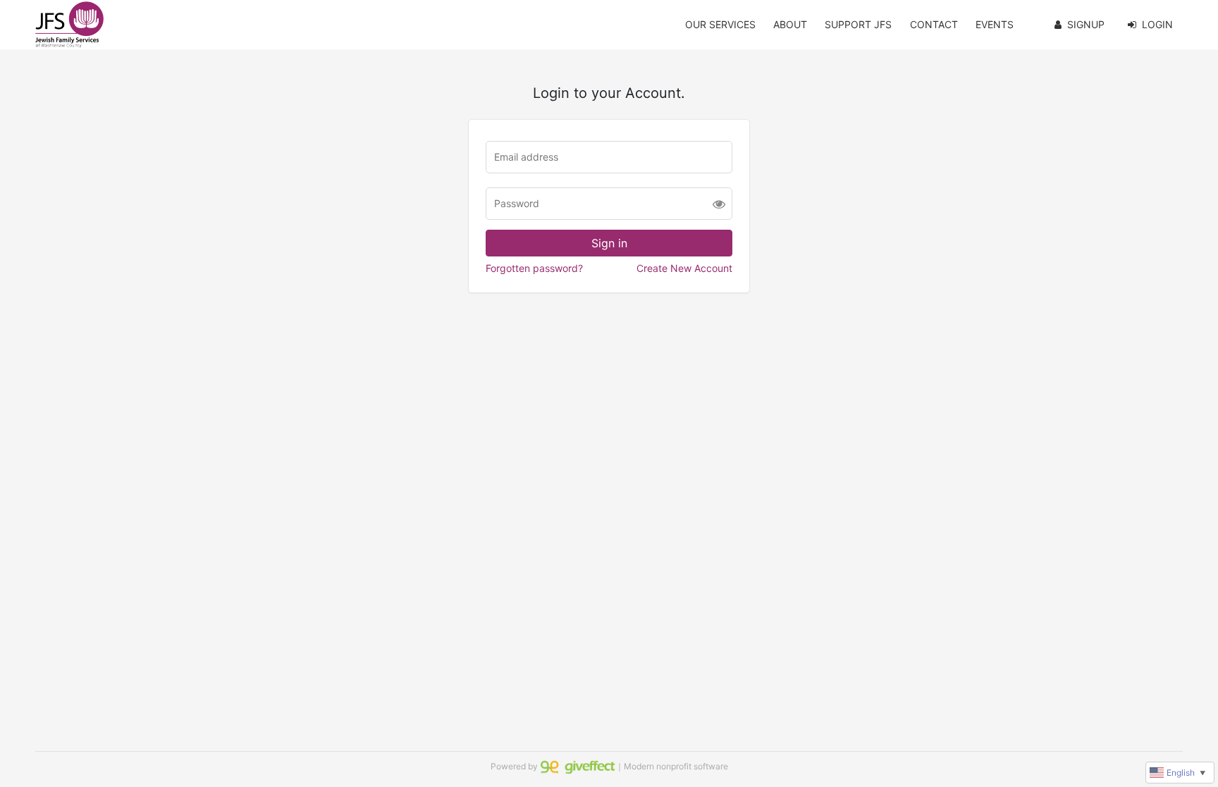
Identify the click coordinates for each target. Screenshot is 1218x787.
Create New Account (684, 268)
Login (1157, 24)
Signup (1086, 24)
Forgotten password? (534, 268)
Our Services (720, 24)
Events (995, 24)
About (790, 24)
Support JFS (858, 24)
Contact (934, 24)
